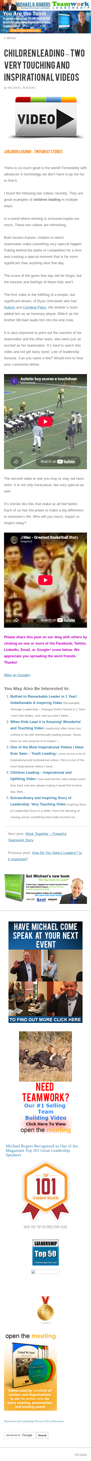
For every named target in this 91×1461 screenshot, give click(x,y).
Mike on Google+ (17, 675)
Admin (81, 1454)
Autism (9, 307)
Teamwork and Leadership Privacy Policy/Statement (34, 1421)
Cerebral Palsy (34, 307)
